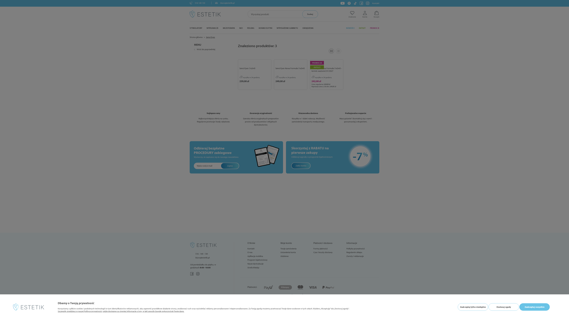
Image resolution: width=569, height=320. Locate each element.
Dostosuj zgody (504, 307)
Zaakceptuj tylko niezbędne (473, 307)
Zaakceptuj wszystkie (535, 307)
